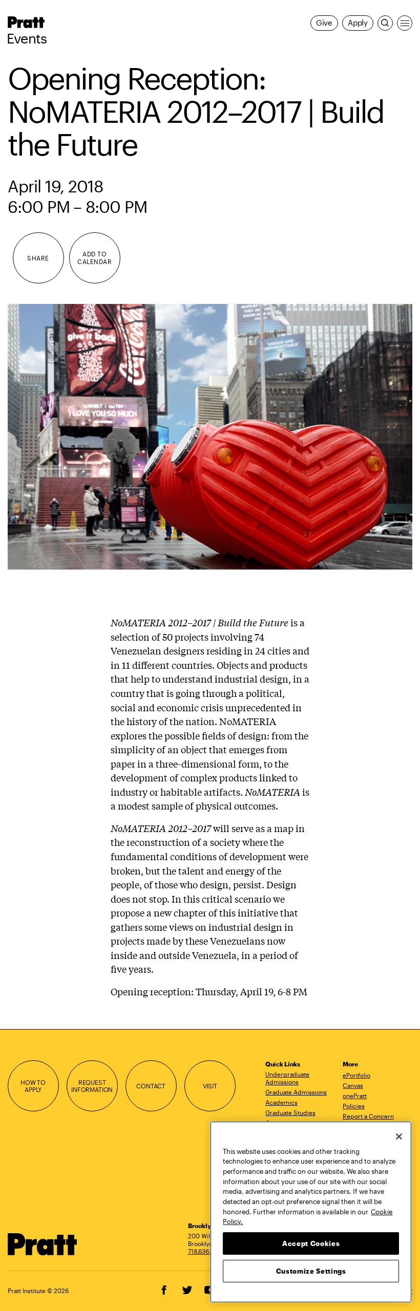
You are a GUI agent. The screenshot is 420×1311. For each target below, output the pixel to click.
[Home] (42, 1244)
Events (27, 38)
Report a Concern (368, 1116)
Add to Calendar (94, 257)
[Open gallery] (210, 437)
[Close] (399, 1136)
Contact (150, 1085)
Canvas (353, 1085)
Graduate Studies (290, 1112)
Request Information (92, 1086)
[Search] (385, 23)
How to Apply (33, 1086)
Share (38, 257)
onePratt (355, 1095)
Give (324, 22)
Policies (354, 1105)
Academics (281, 1102)
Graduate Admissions (296, 1092)
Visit (210, 1085)
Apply (358, 22)
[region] (311, 1212)
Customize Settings (311, 1271)
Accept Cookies (311, 1243)
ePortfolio (356, 1075)
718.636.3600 (207, 1251)
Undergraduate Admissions (287, 1077)
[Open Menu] (404, 23)
